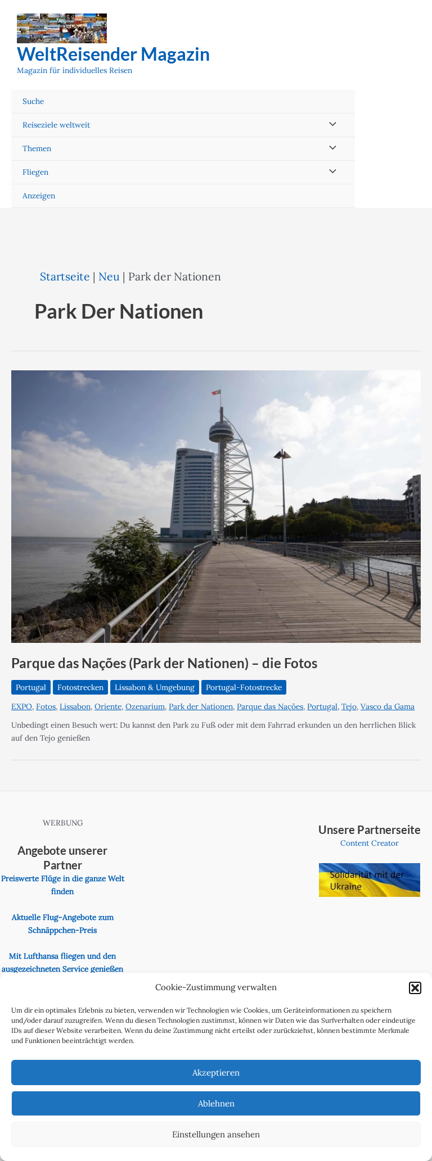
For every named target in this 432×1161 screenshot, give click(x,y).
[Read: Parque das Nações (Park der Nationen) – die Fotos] (216, 506)
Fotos (46, 706)
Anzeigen (38, 196)
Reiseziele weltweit (56, 125)
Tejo (349, 706)
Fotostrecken (80, 687)
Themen (36, 148)
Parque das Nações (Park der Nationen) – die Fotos (164, 663)
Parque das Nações (270, 706)
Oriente (108, 706)
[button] (415, 988)
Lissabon (75, 706)
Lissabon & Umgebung (155, 687)
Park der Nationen (201, 706)
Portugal (31, 687)
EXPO (21, 706)
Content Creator (369, 843)
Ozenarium (145, 706)
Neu (109, 276)
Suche (33, 101)
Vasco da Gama (388, 706)
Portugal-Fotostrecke (244, 687)
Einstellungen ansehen (216, 1134)
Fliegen (35, 172)
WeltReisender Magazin (113, 54)
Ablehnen (216, 1103)
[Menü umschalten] (330, 125)
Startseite (65, 276)
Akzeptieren (216, 1072)
